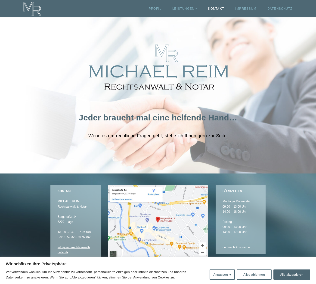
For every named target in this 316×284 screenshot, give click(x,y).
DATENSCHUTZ (279, 8)
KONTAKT (216, 8)
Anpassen (220, 274)
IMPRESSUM (245, 8)
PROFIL (155, 8)
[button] (196, 8)
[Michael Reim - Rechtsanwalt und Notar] (32, 8)
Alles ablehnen (254, 274)
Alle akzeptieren (292, 274)
